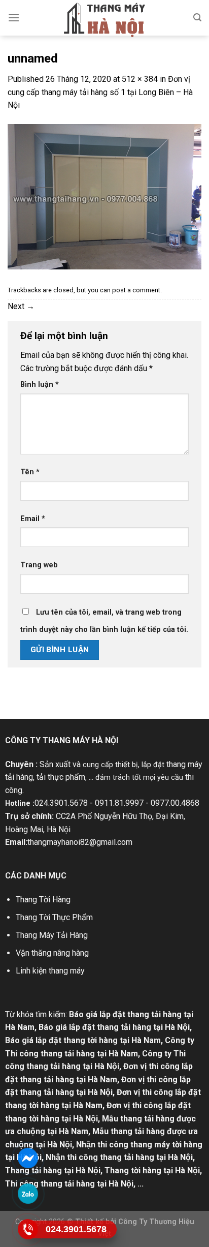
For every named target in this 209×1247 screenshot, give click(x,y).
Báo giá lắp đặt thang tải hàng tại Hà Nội (114, 1027)
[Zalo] (28, 1193)
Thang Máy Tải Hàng (52, 935)
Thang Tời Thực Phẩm (54, 917)
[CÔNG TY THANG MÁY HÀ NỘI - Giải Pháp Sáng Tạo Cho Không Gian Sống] (104, 20)
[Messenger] (28, 1158)
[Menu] (14, 17)
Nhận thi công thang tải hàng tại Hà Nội (119, 1157)
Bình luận (39, 384)
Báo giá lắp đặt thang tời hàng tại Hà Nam (83, 1040)
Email (32, 518)
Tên (30, 472)
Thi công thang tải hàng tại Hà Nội (69, 1184)
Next (21, 306)
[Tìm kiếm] (197, 17)
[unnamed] (104, 196)
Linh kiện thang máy (50, 971)
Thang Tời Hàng (43, 899)
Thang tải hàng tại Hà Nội (52, 1170)
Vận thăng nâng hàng (52, 953)
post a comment (136, 290)
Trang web (39, 565)
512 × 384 (140, 79)
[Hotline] (28, 1229)
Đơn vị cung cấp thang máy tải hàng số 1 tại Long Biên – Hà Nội (100, 92)
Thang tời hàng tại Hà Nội (152, 1170)
